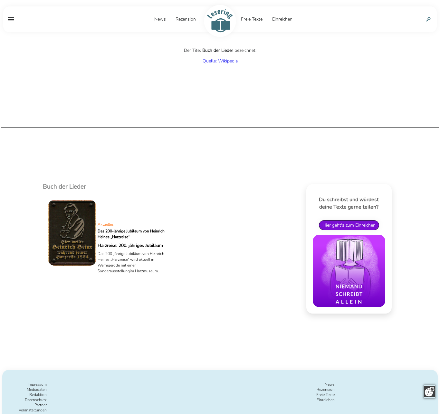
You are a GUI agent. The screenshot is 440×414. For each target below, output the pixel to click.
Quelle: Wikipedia (220, 61)
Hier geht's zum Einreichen (349, 225)
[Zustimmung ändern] (429, 391)
